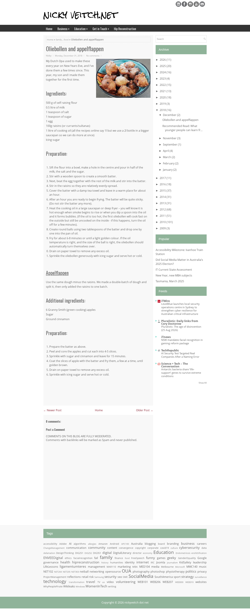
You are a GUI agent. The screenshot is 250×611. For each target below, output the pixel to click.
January (168, 170)
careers (202, 544)
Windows (80, 586)
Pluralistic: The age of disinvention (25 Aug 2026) (181, 328)
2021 (163, 91)
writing (112, 586)
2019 (163, 104)
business (188, 543)
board (161, 543)
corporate (153, 547)
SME (125, 577)
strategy (187, 576)
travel (90, 581)
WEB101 (143, 582)
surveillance (201, 577)
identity (130, 562)
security (110, 576)
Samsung (99, 577)
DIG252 (88, 553)
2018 (163, 110)
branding (173, 544)
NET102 (48, 571)
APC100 (125, 543)
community (96, 547)
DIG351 (97, 553)
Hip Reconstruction (125, 29)
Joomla (160, 562)
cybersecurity (189, 547)
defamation (49, 553)
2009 (163, 228)
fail (96, 558)
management (96, 566)
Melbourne (167, 566)
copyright (140, 547)
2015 (163, 190)
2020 (163, 97)
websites (201, 582)
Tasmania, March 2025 (170, 281)
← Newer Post (52, 410)
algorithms (80, 543)
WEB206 (155, 582)
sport (177, 577)
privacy (202, 571)
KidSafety (185, 562)
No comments (92, 55)
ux (103, 582)
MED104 (144, 566)
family (59, 39)
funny (150, 557)
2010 (163, 222)
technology (54, 581)
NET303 (75, 571)
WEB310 (189, 582)
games (161, 558)
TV (98, 582)
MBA (135, 566)
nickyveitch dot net (136, 602)
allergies (92, 543)
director (137, 553)
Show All (203, 382)
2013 (163, 203)
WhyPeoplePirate (53, 586)
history (105, 562)
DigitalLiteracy (122, 553)
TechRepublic (170, 350)
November (170, 138)
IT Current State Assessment (174, 269)
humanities (116, 562)
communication (76, 548)
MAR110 (111, 566)
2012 (163, 209)
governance (51, 562)
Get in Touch (101, 28)
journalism (172, 562)
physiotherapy (175, 571)
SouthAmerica (164, 577)
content (112, 548)
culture (174, 547)
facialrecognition (83, 558)
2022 (163, 85)
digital (107, 552)
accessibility (50, 543)
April (166, 151)
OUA (126, 571)
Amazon (103, 543)
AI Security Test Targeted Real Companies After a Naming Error (180, 355)
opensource (113, 571)
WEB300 (179, 582)
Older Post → (144, 410)
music (203, 566)
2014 (163, 197)
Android (114, 543)
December (170, 115)
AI (70, 544)
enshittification (199, 553)
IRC (152, 562)
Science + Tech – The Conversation (174, 365)
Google (202, 558)
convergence (126, 547)
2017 (163, 178)
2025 (163, 66)
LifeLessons (50, 566)
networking (97, 571)
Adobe (63, 543)
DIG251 (79, 553)
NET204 (58, 571)
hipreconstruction (85, 562)
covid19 (164, 547)
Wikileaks (69, 586)
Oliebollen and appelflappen (75, 48)
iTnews (166, 337)
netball (84, 571)
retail (85, 577)
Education (81, 28)
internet (142, 562)
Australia (137, 544)
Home (49, 29)
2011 (163, 216)
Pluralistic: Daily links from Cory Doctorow (179, 322)
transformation (76, 582)
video (110, 582)
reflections (74, 577)
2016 (163, 184)
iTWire (165, 301)
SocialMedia (141, 576)
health (65, 562)
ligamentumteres (73, 566)
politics (191, 571)
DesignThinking (65, 553)
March (167, 157)
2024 (163, 72)
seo (120, 577)
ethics (68, 558)
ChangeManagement (54, 547)
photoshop (158, 571)
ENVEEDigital (53, 557)
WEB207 (168, 582)
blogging (150, 544)
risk (91, 577)
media (155, 566)
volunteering (125, 581)
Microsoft (180, 566)
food (66, 39)
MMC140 (191, 566)
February (169, 163)
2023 (163, 78)
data (204, 547)
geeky (171, 557)
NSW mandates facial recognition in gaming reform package (182, 341)
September (170, 144)
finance (119, 558)
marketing (124, 566)
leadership (200, 562)
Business (63, 28)
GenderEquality (187, 558)
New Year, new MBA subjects (174, 275)
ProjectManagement (54, 577)
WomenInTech (96, 586)
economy (147, 553)
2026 (163, 60)
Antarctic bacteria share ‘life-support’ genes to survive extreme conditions (181, 373)
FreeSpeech (137, 558)
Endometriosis (183, 553)
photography (141, 571)
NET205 (66, 571)
